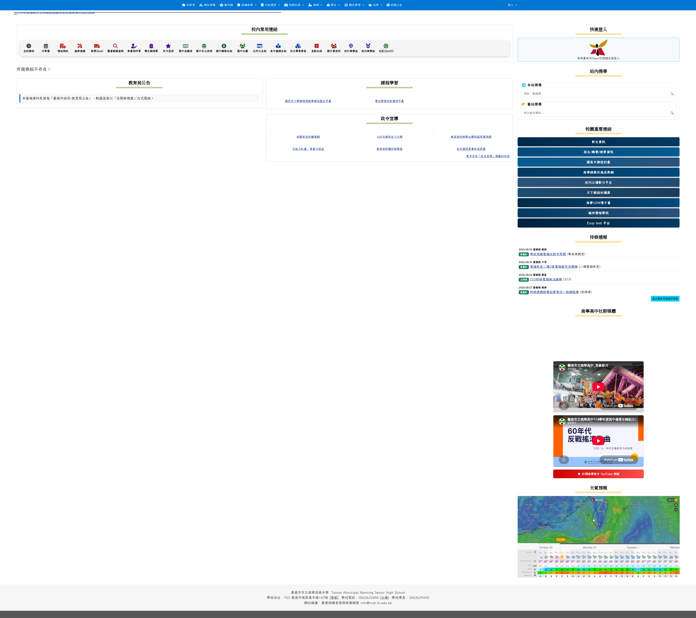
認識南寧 (247, 4)
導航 (334, 597)
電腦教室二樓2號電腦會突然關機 (554, 266)
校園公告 (396, 4)
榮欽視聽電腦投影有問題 (548, 254)
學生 (334, 4)
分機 (384, 597)
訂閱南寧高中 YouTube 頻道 (598, 475)
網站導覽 (210, 4)
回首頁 (190, 4)
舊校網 (228, 4)
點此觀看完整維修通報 (665, 298)
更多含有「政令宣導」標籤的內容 (488, 156)
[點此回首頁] (348, 13)
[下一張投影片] (673, 14)
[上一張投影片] (22, 14)
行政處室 (270, 4)
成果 (376, 4)
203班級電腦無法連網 (546, 279)
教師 (316, 4)
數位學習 (355, 4)
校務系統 (295, 4)
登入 (510, 4)
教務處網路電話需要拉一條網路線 (554, 292)
